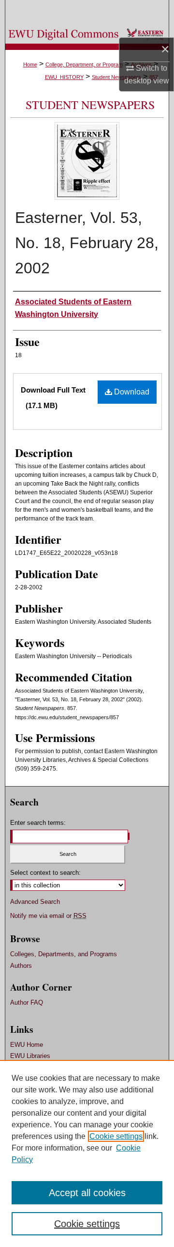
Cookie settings (116, 1136)
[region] (87, 1153)
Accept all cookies (87, 1192)
